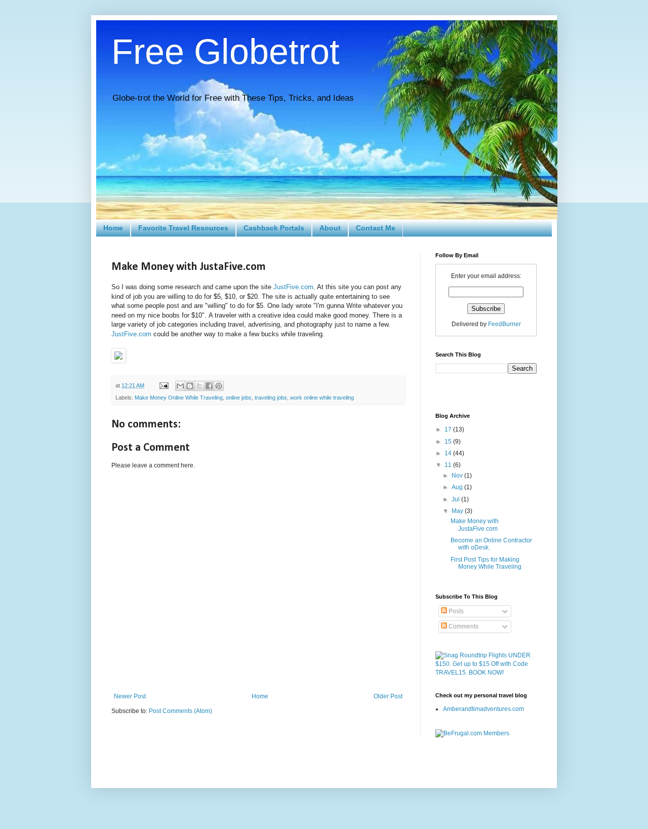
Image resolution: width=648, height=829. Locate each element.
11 (448, 464)
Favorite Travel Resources (183, 228)
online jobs (239, 397)
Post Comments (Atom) (180, 711)
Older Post (388, 696)
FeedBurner (504, 324)
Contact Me (375, 228)
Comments (462, 626)
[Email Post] (163, 385)
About (330, 228)
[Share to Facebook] (209, 386)
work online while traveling (322, 397)
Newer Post (130, 696)
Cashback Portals (274, 228)
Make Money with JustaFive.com (475, 525)
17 (448, 429)
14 (448, 453)
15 (448, 441)
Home (113, 228)
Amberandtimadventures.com (483, 709)
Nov (458, 475)
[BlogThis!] (190, 386)
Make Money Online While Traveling (179, 397)
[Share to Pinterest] (219, 386)
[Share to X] (199, 386)
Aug (458, 487)
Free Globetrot (225, 51)
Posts (455, 611)
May (458, 511)
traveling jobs (271, 397)
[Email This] (180, 386)
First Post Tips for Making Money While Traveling (486, 563)
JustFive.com (293, 287)
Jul (456, 499)
